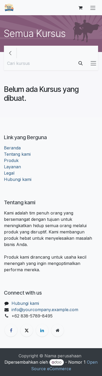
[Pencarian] (80, 63)
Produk (11, 160)
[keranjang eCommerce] (80, 7)
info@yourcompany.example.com (45, 309)
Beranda (12, 147)
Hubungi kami (17, 179)
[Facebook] (11, 330)
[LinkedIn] (42, 330)
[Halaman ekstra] (57, 330)
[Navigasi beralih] (93, 7)
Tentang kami (17, 154)
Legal (9, 173)
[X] (26, 330)
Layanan (12, 166)
